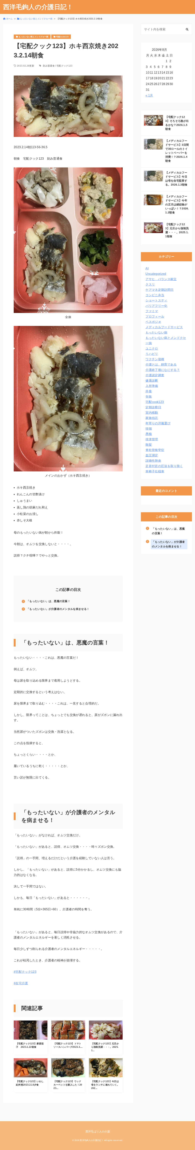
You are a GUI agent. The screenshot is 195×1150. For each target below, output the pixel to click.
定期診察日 (153, 407)
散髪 (148, 444)
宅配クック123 (65, 65)
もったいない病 (156, 332)
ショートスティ (156, 300)
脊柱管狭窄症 (154, 450)
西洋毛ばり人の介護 (98, 1131)
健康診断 (151, 380)
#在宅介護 (21, 983)
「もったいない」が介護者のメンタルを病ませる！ (58, 608)
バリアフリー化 (156, 305)
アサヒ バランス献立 (161, 279)
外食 (148, 391)
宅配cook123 (154, 402)
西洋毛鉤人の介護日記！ (38, 7)
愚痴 (148, 434)
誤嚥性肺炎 (153, 460)
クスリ (150, 284)
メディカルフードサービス (164, 327)
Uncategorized (155, 273)
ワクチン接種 (154, 359)
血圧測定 (151, 455)
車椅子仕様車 (154, 471)
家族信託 (151, 418)
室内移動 (151, 412)
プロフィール (154, 316)
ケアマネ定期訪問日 (159, 289)
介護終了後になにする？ (162, 370)
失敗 (148, 396)
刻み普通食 (49, 65)
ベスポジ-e (153, 321)
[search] (187, 29)
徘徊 (148, 428)
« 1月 (149, 95)
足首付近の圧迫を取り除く (164, 466)
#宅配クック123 (25, 971)
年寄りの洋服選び (157, 423)
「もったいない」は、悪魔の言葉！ (48, 601)
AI (147, 268)
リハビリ (151, 353)
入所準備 (151, 386)
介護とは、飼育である (161, 364)
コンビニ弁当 (154, 295)
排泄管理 (151, 439)
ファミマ (151, 311)
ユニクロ (151, 348)
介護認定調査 (154, 375)
